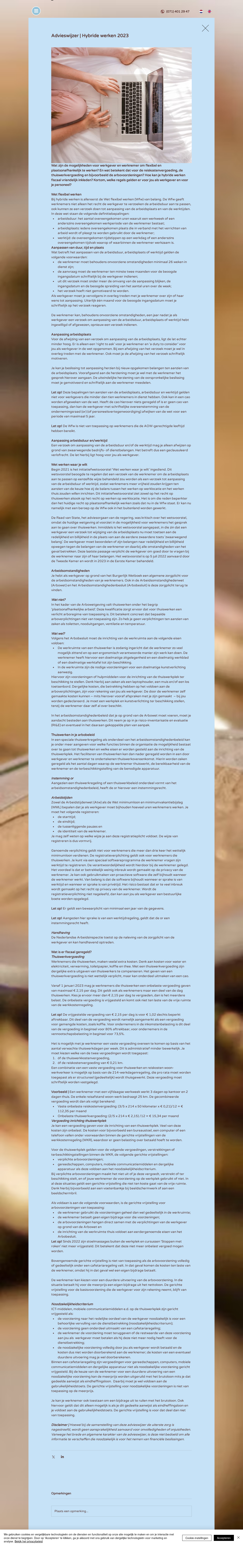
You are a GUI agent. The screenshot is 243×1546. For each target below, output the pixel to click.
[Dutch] (201, 11)
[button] (36, 10)
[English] (209, 11)
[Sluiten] (238, 1538)
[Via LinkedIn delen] (62, 1456)
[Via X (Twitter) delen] (53, 1456)
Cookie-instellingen (196, 1538)
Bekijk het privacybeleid (29, 1541)
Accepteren (224, 1538)
